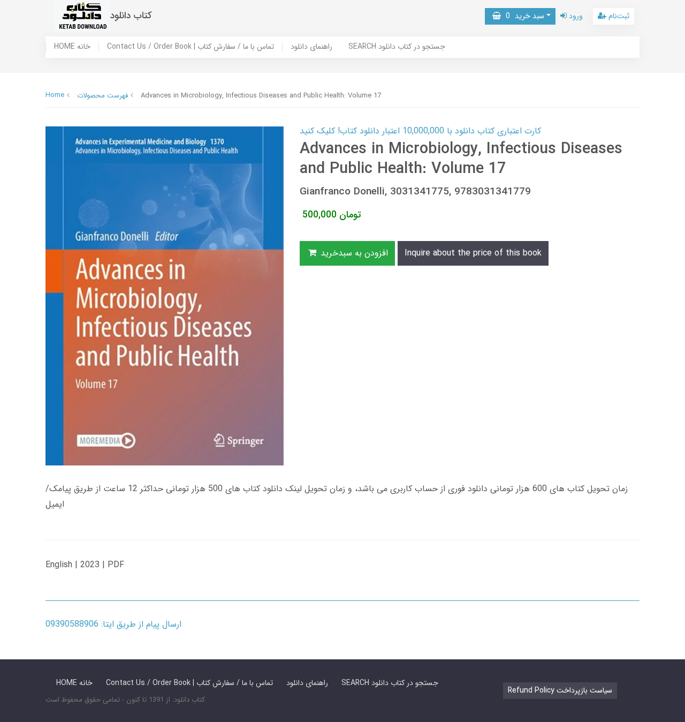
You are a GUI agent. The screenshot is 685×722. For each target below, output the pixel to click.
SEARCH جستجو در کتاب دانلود (396, 47)
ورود (575, 16)
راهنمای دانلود (311, 47)
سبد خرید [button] (522, 16)
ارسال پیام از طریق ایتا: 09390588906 (113, 624)
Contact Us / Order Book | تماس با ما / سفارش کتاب (190, 47)
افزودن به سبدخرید (353, 253)
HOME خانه (72, 47)
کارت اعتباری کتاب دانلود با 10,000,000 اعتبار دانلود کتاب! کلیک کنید (420, 131)
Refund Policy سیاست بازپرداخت (560, 690)
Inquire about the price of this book (473, 253)
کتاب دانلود (131, 16)
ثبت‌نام (617, 16)
